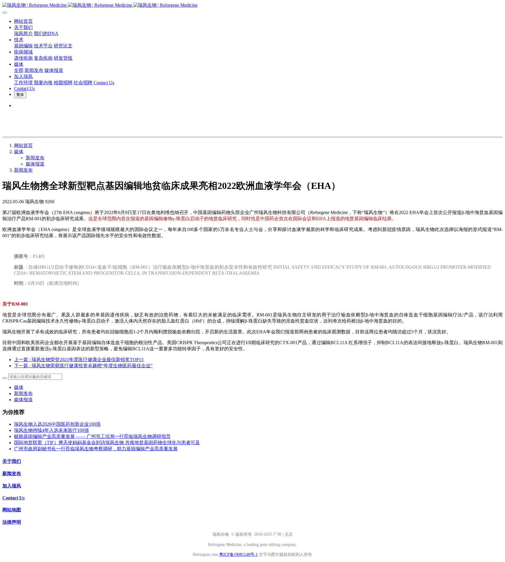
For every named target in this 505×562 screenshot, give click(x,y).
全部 (18, 70)
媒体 (18, 151)
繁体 (20, 94)
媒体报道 (35, 163)
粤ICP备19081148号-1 (238, 554)
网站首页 (23, 21)
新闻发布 (35, 157)
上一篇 (78, 359)
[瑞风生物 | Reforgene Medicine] (252, 5)
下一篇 (83, 365)
